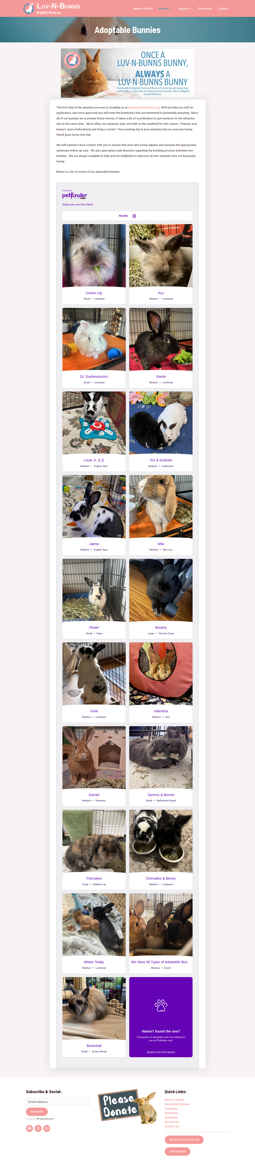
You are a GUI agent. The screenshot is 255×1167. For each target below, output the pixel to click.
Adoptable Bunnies (177, 1104)
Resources (172, 1122)
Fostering (171, 1108)
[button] (170, 8)
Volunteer (171, 1117)
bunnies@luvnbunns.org (144, 107)
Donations (171, 1113)
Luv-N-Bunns (58, 6)
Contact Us (172, 1126)
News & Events (174, 1099)
